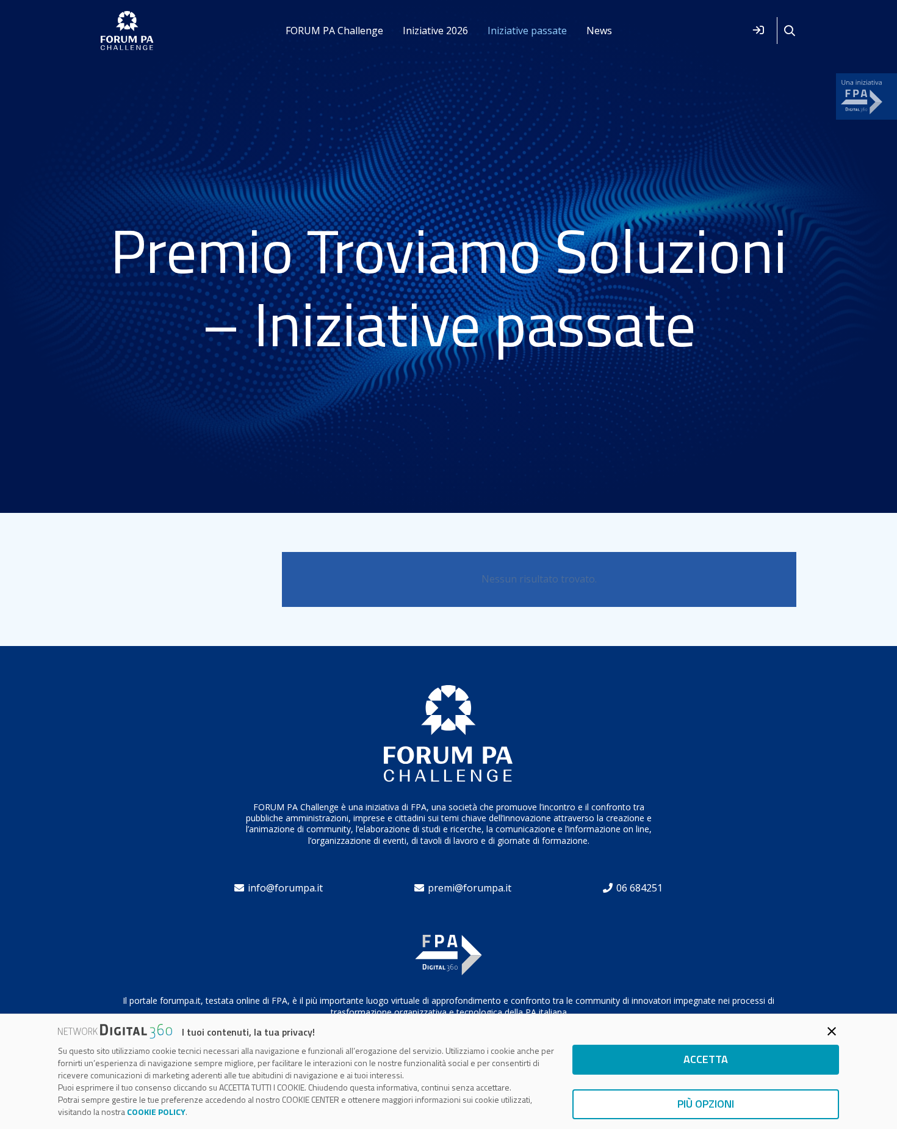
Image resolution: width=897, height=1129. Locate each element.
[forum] (127, 31)
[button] (789, 31)
